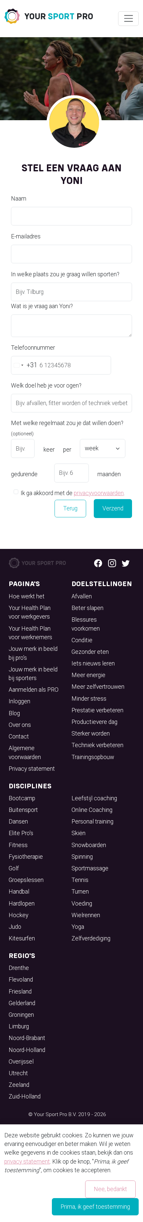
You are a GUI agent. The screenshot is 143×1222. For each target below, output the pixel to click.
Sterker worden (91, 733)
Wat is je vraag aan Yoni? (42, 306)
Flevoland (21, 979)
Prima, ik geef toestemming (95, 1206)
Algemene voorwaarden (25, 752)
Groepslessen (26, 880)
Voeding (82, 903)
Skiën (78, 833)
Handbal (19, 891)
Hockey (18, 915)
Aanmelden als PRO (34, 689)
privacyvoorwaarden (99, 493)
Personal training (92, 821)
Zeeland (19, 1085)
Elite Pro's (21, 833)
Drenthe (19, 968)
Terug (70, 508)
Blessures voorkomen (86, 624)
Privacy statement (32, 768)
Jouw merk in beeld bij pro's (33, 653)
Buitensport (23, 810)
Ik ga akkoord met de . (73, 493)
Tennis (80, 880)
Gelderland (22, 1003)
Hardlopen (22, 903)
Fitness (18, 845)
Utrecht (18, 1073)
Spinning (82, 856)
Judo (15, 926)
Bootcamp (22, 798)
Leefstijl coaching (94, 798)
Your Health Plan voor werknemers (30, 633)
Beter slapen (87, 608)
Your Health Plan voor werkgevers (30, 612)
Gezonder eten (90, 652)
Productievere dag (94, 722)
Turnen (80, 891)
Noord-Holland (27, 1050)
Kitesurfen (22, 938)
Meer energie (88, 675)
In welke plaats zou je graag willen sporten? (65, 274)
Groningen (21, 1014)
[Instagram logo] (112, 563)
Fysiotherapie (26, 856)
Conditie (82, 640)
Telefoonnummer (33, 347)
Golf (14, 868)
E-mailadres (26, 236)
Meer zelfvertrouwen (98, 686)
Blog (14, 713)
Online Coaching (92, 810)
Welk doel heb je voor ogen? (46, 385)
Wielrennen (86, 915)
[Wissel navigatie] (128, 18)
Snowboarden (89, 845)
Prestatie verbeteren (97, 710)
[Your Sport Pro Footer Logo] (38, 562)
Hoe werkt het (27, 596)
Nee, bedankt (110, 1189)
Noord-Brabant (27, 1038)
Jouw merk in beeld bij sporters (33, 673)
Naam (18, 198)
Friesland (20, 991)
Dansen (18, 821)
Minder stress (89, 698)
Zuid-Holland (25, 1096)
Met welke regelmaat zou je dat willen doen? (67, 428)
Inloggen (19, 701)
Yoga (78, 926)
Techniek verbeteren (97, 745)
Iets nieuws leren (93, 663)
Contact (19, 736)
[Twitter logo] (126, 563)
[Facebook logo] (98, 563)
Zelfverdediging (91, 938)
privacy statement (27, 1161)
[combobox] (24, 365)
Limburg (19, 1026)
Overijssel (21, 1061)
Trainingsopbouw (93, 757)
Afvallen (82, 596)
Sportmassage (90, 868)
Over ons (20, 725)
